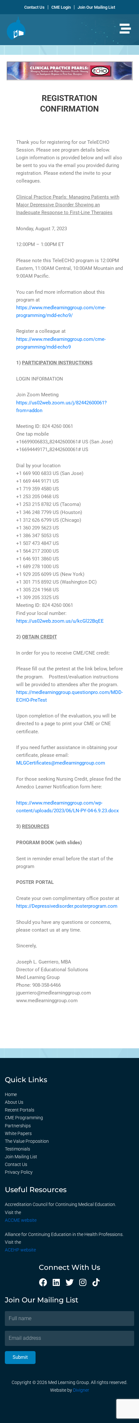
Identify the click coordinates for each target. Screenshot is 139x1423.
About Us (14, 1102)
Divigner (81, 1390)
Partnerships (18, 1125)
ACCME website (21, 1220)
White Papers (18, 1133)
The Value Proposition (27, 1141)
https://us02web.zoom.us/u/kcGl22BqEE (60, 621)
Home (11, 1094)
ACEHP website (20, 1249)
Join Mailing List (21, 1156)
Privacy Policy (19, 1172)
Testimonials (17, 1148)
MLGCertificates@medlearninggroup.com (60, 763)
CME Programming (24, 1117)
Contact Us (16, 1164)
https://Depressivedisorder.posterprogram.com (66, 906)
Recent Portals (19, 1109)
